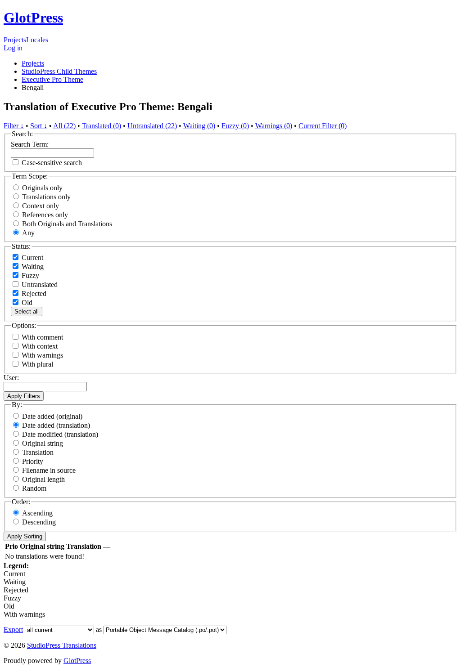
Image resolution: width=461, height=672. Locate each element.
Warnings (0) (273, 126)
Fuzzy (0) (235, 126)
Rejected (33, 293)
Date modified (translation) (60, 434)
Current (31, 257)
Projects (15, 40)
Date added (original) (52, 416)
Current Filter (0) (322, 126)
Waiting (32, 266)
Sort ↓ (38, 126)
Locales (37, 40)
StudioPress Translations (61, 645)
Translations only (46, 197)
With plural (37, 364)
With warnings (42, 355)
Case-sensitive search (52, 162)
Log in (13, 48)
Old (26, 302)
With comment (42, 337)
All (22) (64, 126)
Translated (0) (101, 126)
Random (34, 488)
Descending (39, 522)
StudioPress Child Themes (59, 71)
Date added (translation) (56, 425)
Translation (38, 452)
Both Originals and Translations (67, 224)
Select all (26, 311)
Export (13, 629)
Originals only (42, 188)
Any (28, 233)
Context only (40, 206)
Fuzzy (29, 275)
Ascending (37, 513)
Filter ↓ (14, 126)
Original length (43, 479)
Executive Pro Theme (52, 79)
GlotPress (33, 17)
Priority (32, 461)
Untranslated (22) (152, 126)
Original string (42, 443)
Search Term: (30, 144)
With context (40, 346)
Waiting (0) (199, 126)
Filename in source (49, 470)
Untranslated (39, 284)
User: (11, 377)
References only (45, 215)
